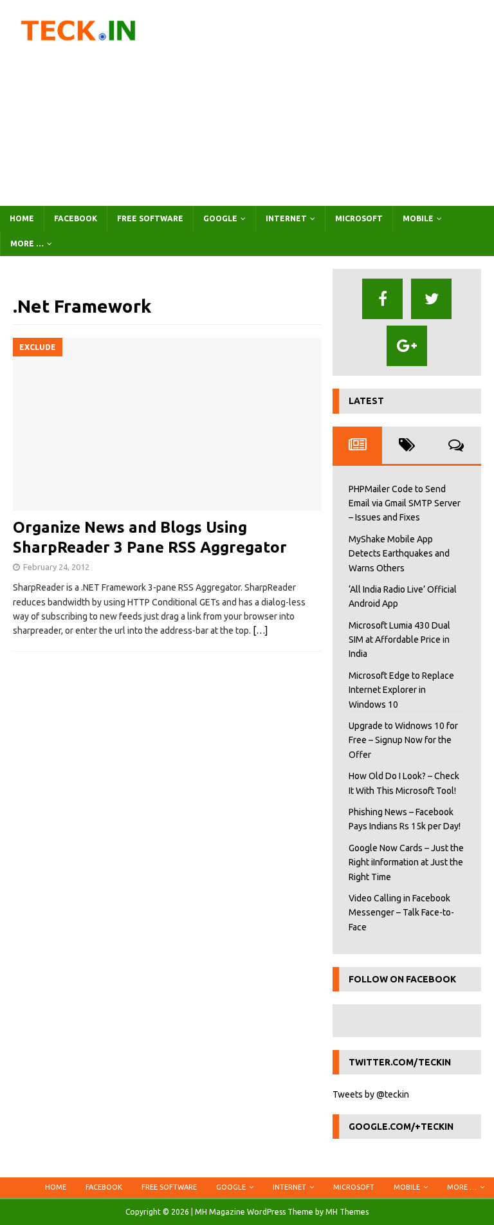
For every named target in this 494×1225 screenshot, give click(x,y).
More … (27, 243)
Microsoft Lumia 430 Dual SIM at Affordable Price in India (399, 639)
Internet (286, 218)
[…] (260, 630)
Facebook (75, 218)
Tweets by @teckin (371, 1094)
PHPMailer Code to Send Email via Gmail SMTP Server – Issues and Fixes (405, 503)
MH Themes (347, 1212)
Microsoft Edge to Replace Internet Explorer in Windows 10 (401, 690)
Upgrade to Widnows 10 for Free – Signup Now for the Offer (403, 740)
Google (220, 218)
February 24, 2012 (56, 566)
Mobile (418, 218)
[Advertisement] (331, 103)
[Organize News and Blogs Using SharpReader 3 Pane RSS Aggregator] (167, 424)
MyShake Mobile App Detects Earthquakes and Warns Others (399, 553)
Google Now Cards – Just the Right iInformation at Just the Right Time (406, 862)
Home (22, 218)
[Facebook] (382, 299)
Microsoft (359, 218)
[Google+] (407, 346)
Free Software (150, 218)
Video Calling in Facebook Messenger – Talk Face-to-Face (401, 912)
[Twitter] (431, 299)
